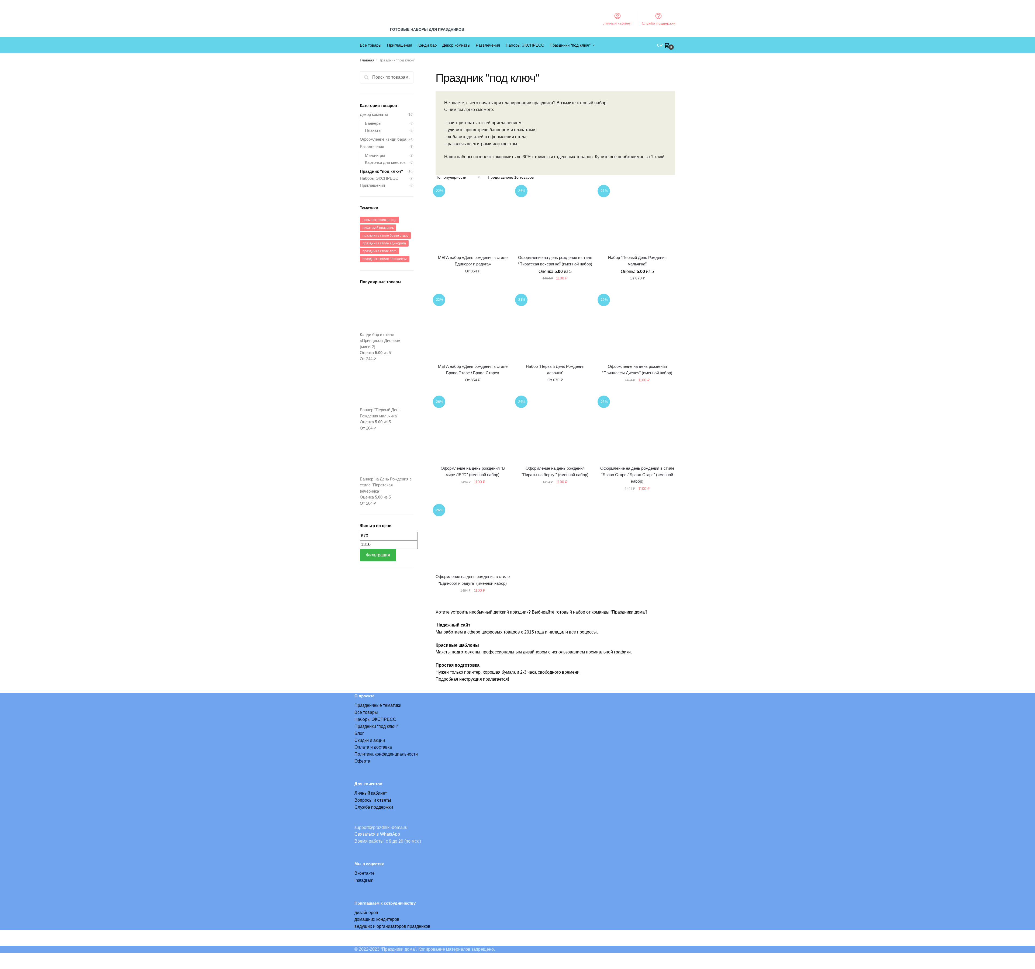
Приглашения (372, 185)
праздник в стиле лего (379, 251)
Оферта (362, 761)
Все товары (366, 712)
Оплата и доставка (373, 747)
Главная (367, 60)
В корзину (555, 290)
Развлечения (372, 146)
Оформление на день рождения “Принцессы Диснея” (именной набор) (637, 369)
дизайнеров (366, 912)
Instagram (363, 880)
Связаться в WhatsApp (377, 834)
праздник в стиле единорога (384, 243)
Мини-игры (375, 155)
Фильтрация (378, 555)
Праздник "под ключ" (381, 171)
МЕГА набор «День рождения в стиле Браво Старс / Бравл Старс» (473, 369)
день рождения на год (379, 220)
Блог (359, 733)
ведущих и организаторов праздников (392, 926)
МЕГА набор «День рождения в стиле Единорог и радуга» (473, 260)
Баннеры (373, 123)
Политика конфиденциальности (386, 754)
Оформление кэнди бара (383, 139)
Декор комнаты (374, 114)
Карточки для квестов (385, 162)
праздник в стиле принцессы (385, 259)
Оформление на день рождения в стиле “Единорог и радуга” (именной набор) (473, 579)
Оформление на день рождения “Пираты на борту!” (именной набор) (555, 471)
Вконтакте (364, 873)
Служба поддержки (658, 23)
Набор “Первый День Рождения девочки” (555, 369)
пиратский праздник (378, 228)
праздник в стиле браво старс (385, 235)
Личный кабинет (617, 23)
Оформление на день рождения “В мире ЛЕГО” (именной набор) (473, 471)
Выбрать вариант (473, 290)
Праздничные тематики (377, 705)
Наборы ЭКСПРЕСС (379, 178)
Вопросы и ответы (372, 800)
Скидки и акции (369, 740)
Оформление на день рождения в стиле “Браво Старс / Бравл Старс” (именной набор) (637, 475)
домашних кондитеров (376, 919)
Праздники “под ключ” (376, 726)
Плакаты (373, 130)
